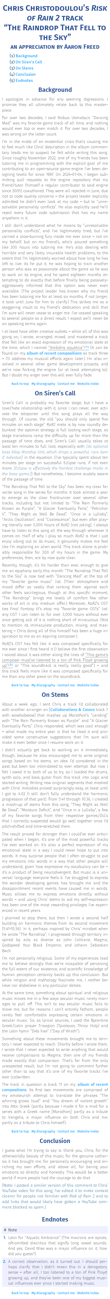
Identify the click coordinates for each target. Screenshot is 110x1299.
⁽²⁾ (10, 665)
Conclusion (26, 74)
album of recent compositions (54, 353)
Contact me (66, 384)
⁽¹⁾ (86, 347)
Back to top (20, 384)
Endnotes (24, 80)
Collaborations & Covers (72, 709)
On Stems (24, 68)
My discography (43, 384)
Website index (88, 384)
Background (26, 55)
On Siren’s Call (29, 62)
